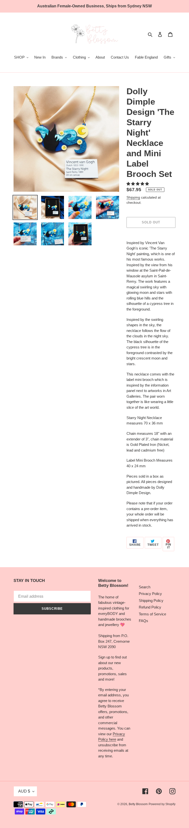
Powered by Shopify (162, 804)
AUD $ (24, 791)
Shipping (133, 197)
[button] (138, 184)
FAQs (143, 621)
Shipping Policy (151, 600)
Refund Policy (150, 607)
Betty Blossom (138, 804)
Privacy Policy (150, 594)
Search (144, 587)
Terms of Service (152, 614)
